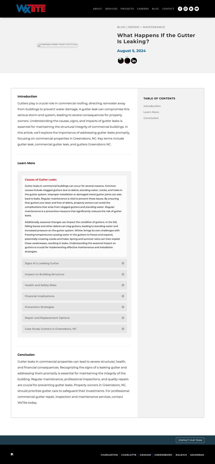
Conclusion (151, 118)
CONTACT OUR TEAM (190, 440)
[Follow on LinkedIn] (191, 9)
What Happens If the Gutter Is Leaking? (156, 38)
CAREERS (143, 8)
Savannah (197, 454)
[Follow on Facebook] (180, 9)
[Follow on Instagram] (185, 9)
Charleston (109, 454)
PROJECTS (127, 8)
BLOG (155, 8)
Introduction (152, 106)
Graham (145, 454)
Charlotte (128, 454)
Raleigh (181, 454)
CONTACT (168, 8)
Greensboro (163, 454)
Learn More (151, 112)
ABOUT (97, 8)
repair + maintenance (146, 27)
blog (121, 27)
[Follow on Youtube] (197, 9)
